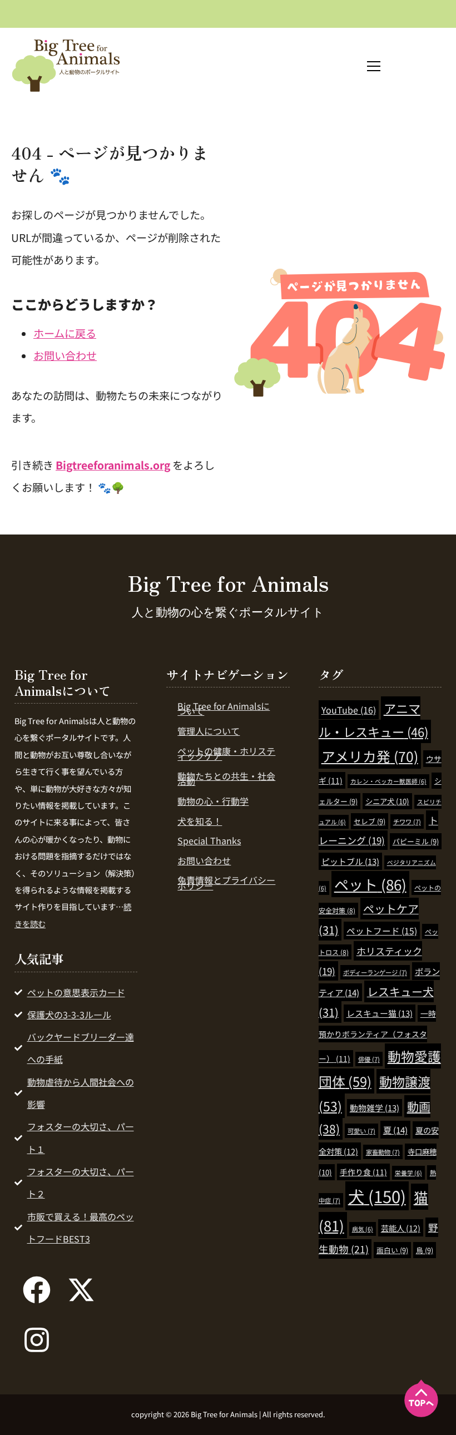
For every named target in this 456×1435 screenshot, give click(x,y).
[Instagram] (36, 1340)
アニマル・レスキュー (373, 719)
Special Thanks (209, 840)
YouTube (348, 709)
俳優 (369, 1059)
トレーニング (378, 830)
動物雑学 (374, 1108)
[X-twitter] (81, 1290)
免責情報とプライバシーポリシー (226, 882)
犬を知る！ (199, 821)
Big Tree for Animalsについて (223, 708)
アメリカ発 (369, 756)
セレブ (369, 821)
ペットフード (381, 930)
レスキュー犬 (376, 1002)
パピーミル (416, 841)
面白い (392, 1250)
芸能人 (400, 1228)
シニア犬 (387, 801)
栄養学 (408, 1173)
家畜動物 (383, 1151)
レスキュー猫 (379, 1013)
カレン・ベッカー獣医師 (388, 781)
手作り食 (363, 1171)
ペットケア (369, 919)
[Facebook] (36, 1290)
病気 (362, 1229)
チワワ (407, 821)
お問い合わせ (65, 355)
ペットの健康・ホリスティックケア (226, 753)
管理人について (208, 731)
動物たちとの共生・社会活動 (226, 778)
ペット (370, 884)
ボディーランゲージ (375, 972)
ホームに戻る (64, 333)
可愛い (361, 1130)
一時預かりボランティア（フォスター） (377, 1035)
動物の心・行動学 (213, 801)
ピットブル (350, 861)
